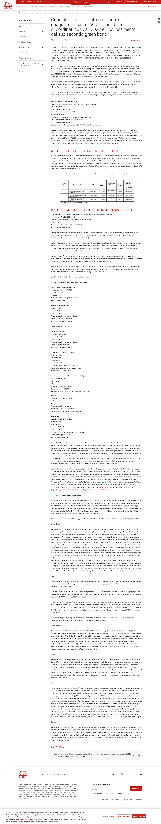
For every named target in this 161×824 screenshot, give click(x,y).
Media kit (22, 37)
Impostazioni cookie (108, 816)
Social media (23, 53)
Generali (21, 784)
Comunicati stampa (35, 13)
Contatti (21, 71)
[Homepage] (20, 13)
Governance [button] (87, 7)
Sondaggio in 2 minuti (113, 799)
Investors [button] (70, 7)
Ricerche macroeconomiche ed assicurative (29, 64)
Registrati (136, 788)
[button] (152, 7)
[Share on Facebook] (159, 22)
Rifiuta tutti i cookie (123, 816)
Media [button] (78, 7)
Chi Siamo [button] (20, 7)
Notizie (21, 26)
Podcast (22, 31)
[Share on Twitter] (159, 15)
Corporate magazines (26, 58)
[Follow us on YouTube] (141, 774)
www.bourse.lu (98, 487)
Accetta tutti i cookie (139, 816)
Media (25, 13)
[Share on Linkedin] (159, 18)
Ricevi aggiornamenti (134, 799)
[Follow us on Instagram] (131, 774)
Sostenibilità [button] (44, 7)
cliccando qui (24, 819)
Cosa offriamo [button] (31, 7)
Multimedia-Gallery (25, 47)
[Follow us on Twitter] (122, 774)
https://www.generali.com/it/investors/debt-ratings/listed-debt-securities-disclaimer (80, 490)
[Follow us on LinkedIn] (112, 774)
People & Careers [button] (57, 7)
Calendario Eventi (25, 42)
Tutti (44, 13)
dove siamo (82, 2)
